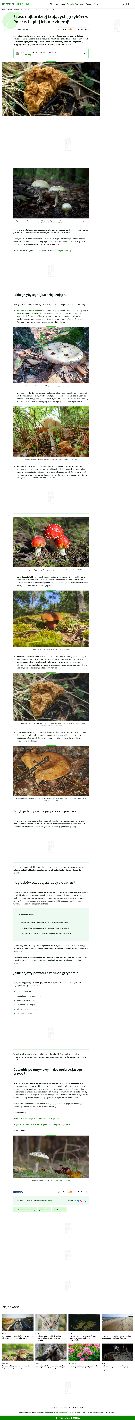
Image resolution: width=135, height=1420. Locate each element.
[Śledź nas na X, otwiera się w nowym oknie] (84, 1201)
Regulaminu (46, 1412)
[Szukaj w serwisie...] (124, 4)
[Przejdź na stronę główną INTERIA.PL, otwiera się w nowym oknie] (8, 4)
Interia (4, 9)
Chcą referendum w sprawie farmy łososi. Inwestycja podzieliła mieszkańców (46, 933)
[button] (54, 4)
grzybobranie (44, 1210)
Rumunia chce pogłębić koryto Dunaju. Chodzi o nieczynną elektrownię (44, 922)
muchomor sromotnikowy (28, 310)
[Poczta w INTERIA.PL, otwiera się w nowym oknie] (127, 4)
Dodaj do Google (37, 55)
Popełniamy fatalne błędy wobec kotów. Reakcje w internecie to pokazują (45, 928)
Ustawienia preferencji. (71, 1412)
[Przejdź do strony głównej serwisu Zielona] (22, 4)
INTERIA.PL (89, 1412)
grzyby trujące (59, 1210)
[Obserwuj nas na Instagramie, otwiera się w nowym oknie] (81, 1201)
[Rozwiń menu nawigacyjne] (131, 4)
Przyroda (16, 9)
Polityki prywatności (58, 1412)
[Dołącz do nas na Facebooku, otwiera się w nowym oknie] (78, 1201)
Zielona (10, 9)
